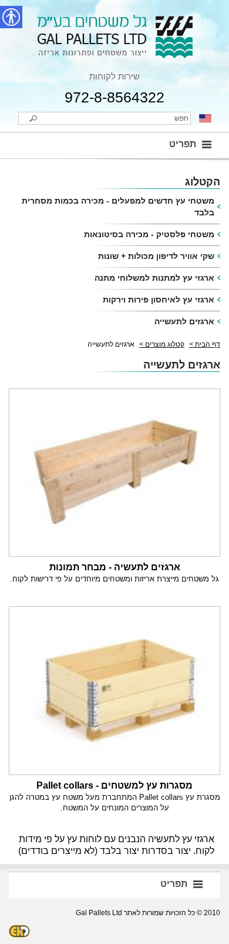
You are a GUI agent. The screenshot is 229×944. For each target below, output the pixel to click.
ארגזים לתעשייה (184, 321)
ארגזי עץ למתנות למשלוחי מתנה (154, 277)
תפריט (182, 144)
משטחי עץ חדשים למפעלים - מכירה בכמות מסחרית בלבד (118, 206)
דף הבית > (204, 344)
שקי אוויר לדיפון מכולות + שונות (156, 256)
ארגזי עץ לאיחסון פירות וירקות (158, 299)
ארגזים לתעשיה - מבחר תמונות (114, 567)
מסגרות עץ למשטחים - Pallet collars (114, 785)
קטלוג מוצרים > (161, 344)
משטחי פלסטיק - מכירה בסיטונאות (149, 234)
